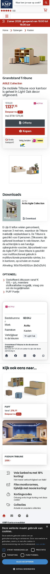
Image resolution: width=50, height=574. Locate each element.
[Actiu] (39, 104)
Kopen (26, 131)
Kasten (30, 30)
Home (5, 30)
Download (30, 218)
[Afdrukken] (8, 355)
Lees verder (40, 544)
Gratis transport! (9, 141)
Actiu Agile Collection (33, 202)
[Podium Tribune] (24, 432)
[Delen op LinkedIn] (24, 355)
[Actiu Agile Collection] (11, 210)
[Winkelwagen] (45, 10)
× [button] (47, 527)
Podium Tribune (14, 457)
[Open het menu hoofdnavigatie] (6, 16)
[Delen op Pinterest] (34, 355)
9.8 (13, 11)
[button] (25, 569)
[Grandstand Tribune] (25, 54)
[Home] (4, 516)
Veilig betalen (25, 140)
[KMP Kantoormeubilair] (6, 4)
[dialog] (25, 549)
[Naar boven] (19, 516)
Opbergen (17, 30)
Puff (7, 407)
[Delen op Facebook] (15, 355)
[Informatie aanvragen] (11, 516)
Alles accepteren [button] (24, 562)
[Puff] (24, 387)
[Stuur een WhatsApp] (42, 355)
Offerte (27, 123)
